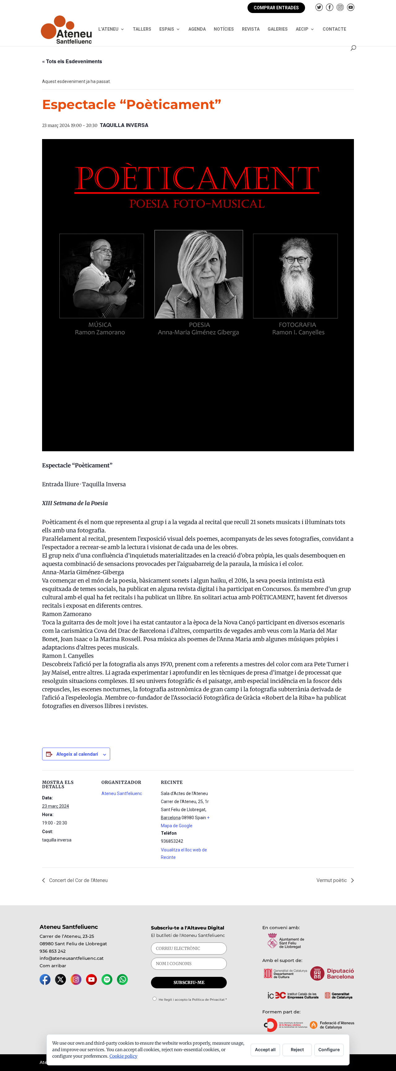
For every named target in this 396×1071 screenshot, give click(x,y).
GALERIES (278, 29)
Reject (297, 1049)
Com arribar (53, 965)
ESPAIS (166, 29)
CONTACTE (334, 29)
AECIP (302, 29)
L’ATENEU (108, 29)
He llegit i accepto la (193, 1000)
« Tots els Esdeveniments (72, 61)
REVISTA (251, 29)
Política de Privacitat (208, 1000)
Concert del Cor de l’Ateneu (78, 880)
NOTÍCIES (224, 29)
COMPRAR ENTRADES (276, 7)
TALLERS (142, 29)
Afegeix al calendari (77, 754)
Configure (329, 1049)
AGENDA (197, 29)
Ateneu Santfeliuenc (121, 793)
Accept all (265, 1049)
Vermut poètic (332, 880)
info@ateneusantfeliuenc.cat (72, 958)
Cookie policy (123, 1056)
